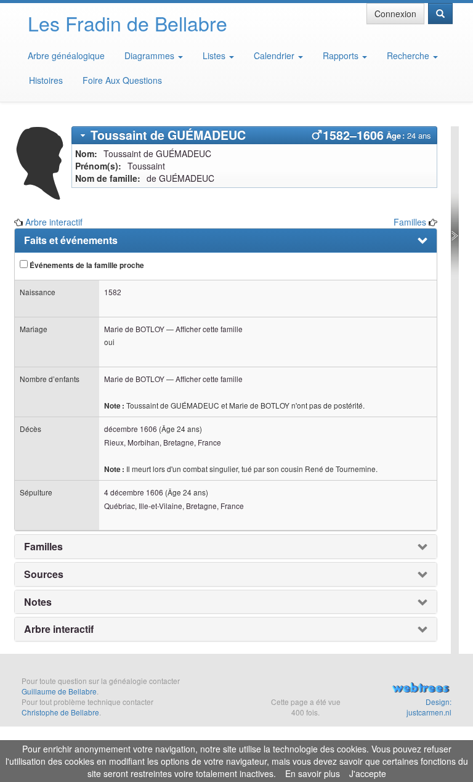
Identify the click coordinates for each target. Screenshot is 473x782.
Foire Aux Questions (122, 80)
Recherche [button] (409, 55)
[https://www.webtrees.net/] (420, 689)
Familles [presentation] (43, 546)
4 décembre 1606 (133, 492)
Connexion (395, 13)
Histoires (46, 80)
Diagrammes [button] (150, 55)
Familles (410, 222)
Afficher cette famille (209, 329)
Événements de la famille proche (86, 265)
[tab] (254, 135)
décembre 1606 (130, 428)
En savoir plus (312, 773)
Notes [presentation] (38, 602)
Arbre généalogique (66, 55)
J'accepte (367, 773)
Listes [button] (215, 55)
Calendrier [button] (275, 55)
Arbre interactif (54, 222)
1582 (112, 292)
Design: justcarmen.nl (428, 706)
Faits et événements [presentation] (71, 240)
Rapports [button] (342, 55)
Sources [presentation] (43, 574)
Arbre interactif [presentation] (59, 629)
